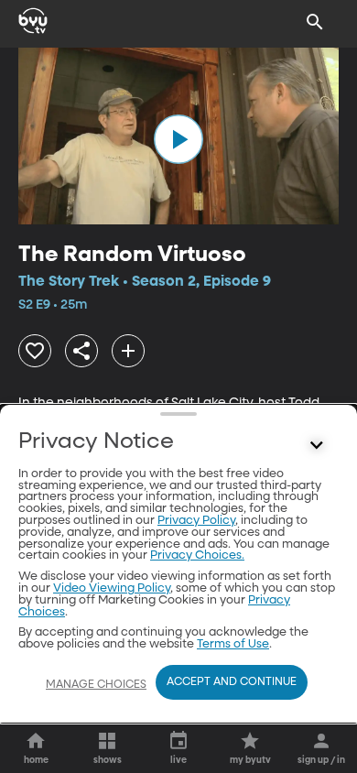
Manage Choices (96, 685)
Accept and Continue (232, 682)
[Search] (315, 22)
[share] (81, 350)
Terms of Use (233, 644)
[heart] (34, 350)
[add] (128, 350)
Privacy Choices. (197, 555)
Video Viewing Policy (111, 588)
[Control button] (317, 446)
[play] (178, 139)
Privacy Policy (196, 521)
